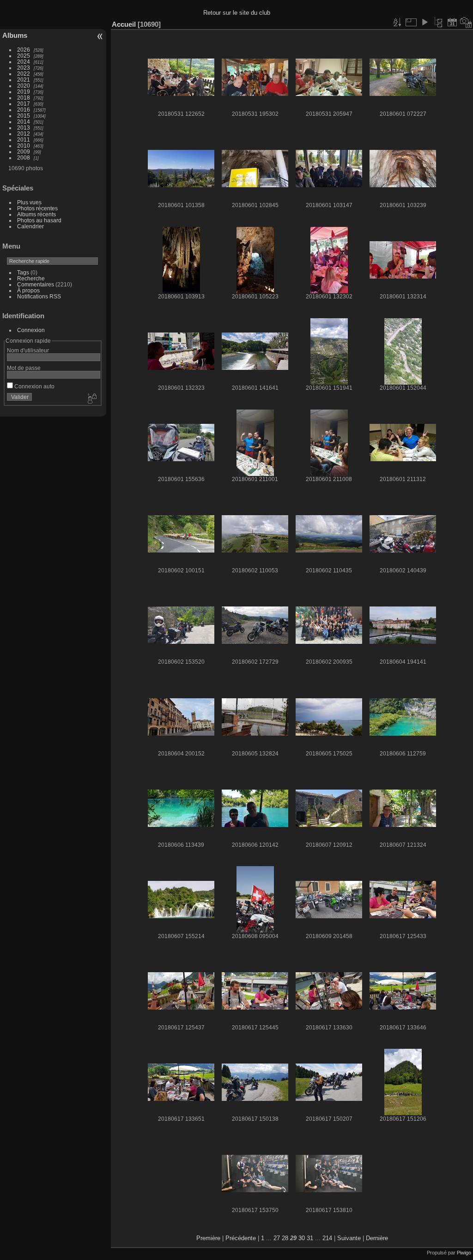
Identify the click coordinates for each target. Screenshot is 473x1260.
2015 (23, 116)
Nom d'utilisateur (28, 350)
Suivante (349, 1238)
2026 (23, 50)
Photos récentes (37, 208)
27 (276, 1238)
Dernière (377, 1238)
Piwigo (464, 1252)
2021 (23, 80)
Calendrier (30, 226)
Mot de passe (24, 368)
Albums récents (36, 214)
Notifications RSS (39, 296)
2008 (23, 157)
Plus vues (29, 202)
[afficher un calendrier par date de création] (466, 22)
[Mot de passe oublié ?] (91, 399)
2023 (23, 68)
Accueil (124, 24)
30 (301, 1238)
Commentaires (35, 284)
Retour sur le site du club (236, 12)
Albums (14, 35)
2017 (23, 104)
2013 (23, 128)
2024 (23, 62)
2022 (23, 74)
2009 (23, 152)
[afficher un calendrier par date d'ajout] (452, 22)
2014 (23, 122)
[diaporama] (424, 22)
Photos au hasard (39, 220)
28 (285, 1238)
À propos (28, 290)
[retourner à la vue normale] (438, 22)
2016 (23, 110)
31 (310, 1238)
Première (208, 1238)
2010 (23, 146)
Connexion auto (34, 386)
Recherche (31, 278)
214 (327, 1238)
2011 (23, 140)
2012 (23, 134)
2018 (23, 98)
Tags (23, 272)
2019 (23, 92)
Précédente (240, 1238)
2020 (23, 86)
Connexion (31, 330)
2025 (23, 56)
